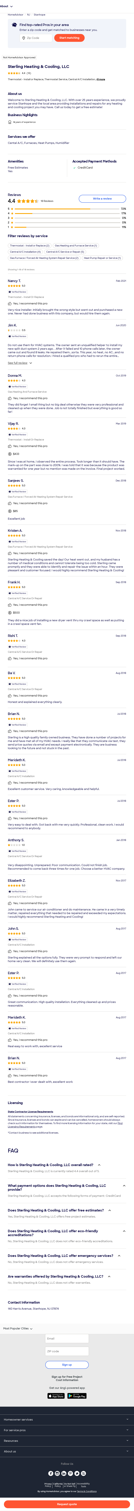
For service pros (14, 1430)
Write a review (102, 198)
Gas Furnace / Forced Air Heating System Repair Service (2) (44, 258)
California (57, 1485)
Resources (11, 1441)
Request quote (67, 1504)
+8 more (100, 79)
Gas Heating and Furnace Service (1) (76, 245)
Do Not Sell (69, 1485)
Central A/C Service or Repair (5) (65, 251)
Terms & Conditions (87, 1491)
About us (10, 1451)
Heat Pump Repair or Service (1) (102, 258)
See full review (17, 363)
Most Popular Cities (16, 1328)
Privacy (48, 1485)
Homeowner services (18, 1419)
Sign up (67, 1364)
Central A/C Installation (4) (25, 251)
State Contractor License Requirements (30, 1111)
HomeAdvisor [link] (15, 14)
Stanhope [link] (39, 14)
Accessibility (83, 1485)
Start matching (69, 38)
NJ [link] (28, 14)
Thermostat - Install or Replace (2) (29, 245)
